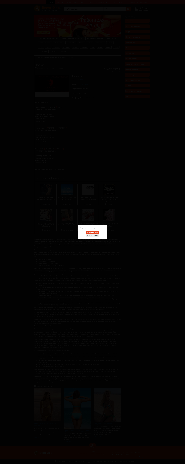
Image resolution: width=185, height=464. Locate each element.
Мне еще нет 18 (92, 236)
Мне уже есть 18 (92, 232)
